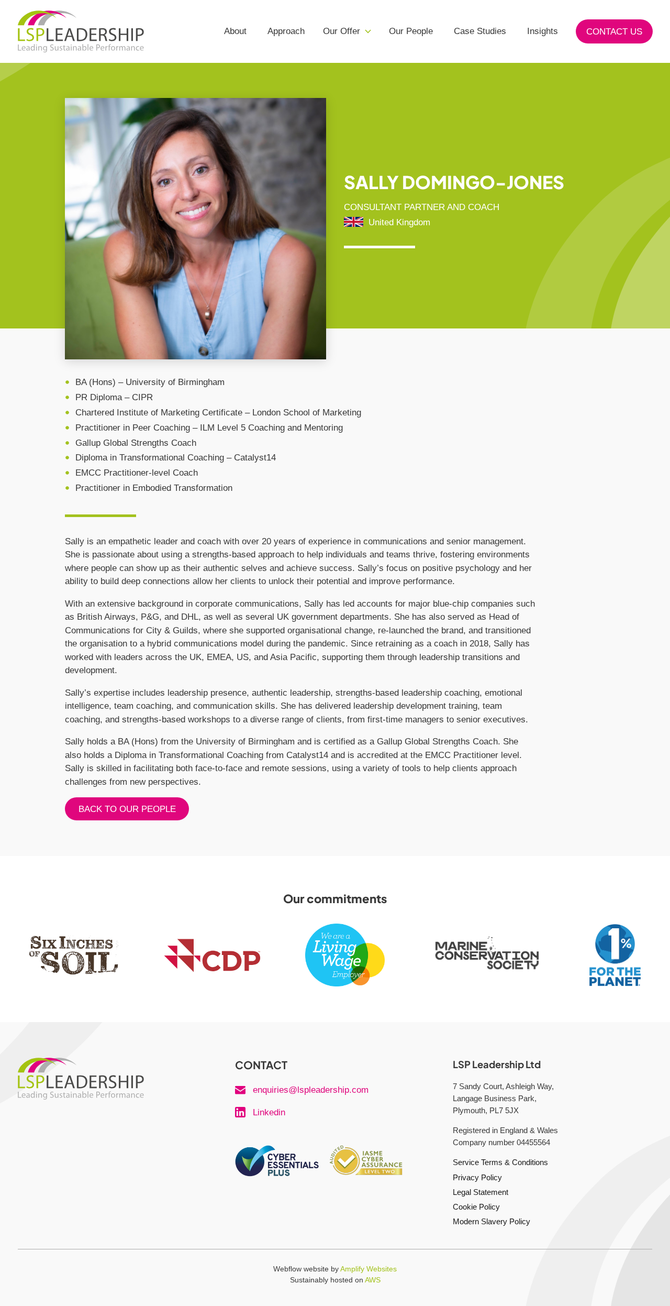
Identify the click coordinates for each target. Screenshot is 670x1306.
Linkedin (269, 1112)
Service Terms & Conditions (500, 1162)
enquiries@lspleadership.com (310, 1090)
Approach (286, 31)
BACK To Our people (127, 809)
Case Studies (480, 31)
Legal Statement (480, 1192)
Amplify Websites (368, 1269)
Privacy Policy (477, 1177)
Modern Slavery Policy (491, 1221)
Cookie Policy (476, 1206)
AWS (373, 1280)
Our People (411, 31)
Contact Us (614, 32)
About (235, 31)
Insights (542, 31)
